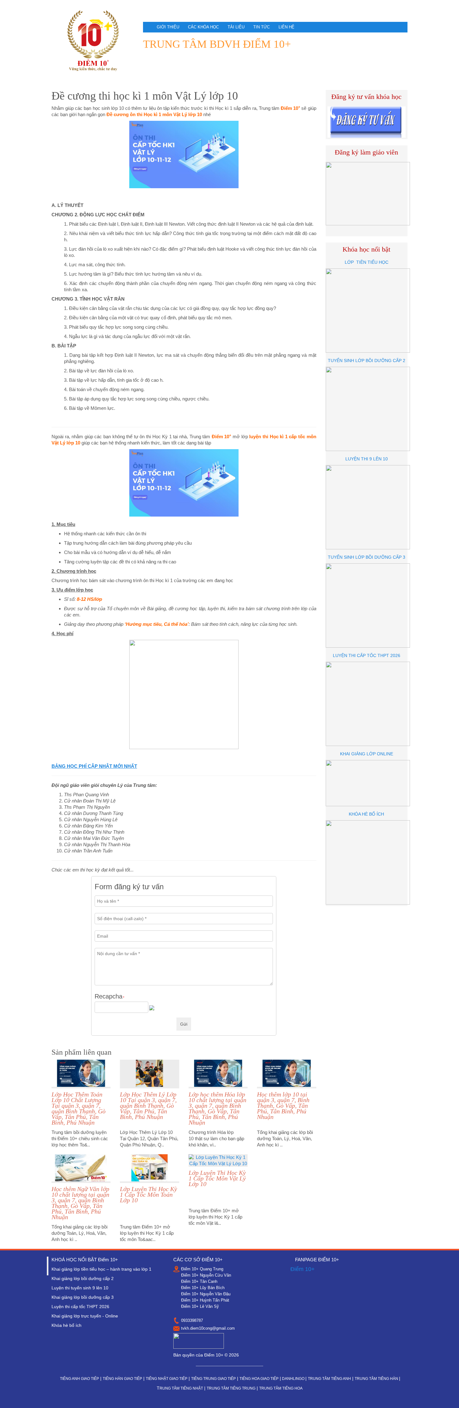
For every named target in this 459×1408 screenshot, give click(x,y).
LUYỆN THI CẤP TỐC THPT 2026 (366, 655)
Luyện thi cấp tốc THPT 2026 (80, 1306)
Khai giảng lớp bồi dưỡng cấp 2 (83, 1278)
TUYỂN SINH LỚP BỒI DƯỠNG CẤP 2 (366, 360)
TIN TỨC (261, 27)
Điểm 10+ (302, 1269)
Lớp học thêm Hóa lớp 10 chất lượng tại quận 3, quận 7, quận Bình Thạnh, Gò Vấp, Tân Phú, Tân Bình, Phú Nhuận (217, 1108)
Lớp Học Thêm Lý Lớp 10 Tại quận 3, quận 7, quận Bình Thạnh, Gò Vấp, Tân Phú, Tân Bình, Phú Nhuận (148, 1106)
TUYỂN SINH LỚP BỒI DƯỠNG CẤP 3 (366, 557)
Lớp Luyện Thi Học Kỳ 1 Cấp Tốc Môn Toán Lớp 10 (148, 1194)
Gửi (183, 1024)
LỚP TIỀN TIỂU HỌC (366, 262)
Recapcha (109, 996)
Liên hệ (286, 27)
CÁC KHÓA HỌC (203, 27)
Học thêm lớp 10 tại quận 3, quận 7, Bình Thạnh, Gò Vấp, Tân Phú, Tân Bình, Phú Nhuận (283, 1106)
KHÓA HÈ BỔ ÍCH (366, 814)
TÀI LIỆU (236, 27)
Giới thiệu (168, 27)
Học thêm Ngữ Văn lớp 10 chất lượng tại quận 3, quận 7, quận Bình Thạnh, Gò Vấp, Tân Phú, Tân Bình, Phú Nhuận (80, 1203)
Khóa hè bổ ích (66, 1325)
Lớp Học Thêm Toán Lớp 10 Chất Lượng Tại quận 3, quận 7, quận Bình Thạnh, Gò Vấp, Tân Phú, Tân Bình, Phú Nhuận (79, 1108)
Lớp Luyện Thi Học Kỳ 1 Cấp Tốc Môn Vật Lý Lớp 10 (217, 1178)
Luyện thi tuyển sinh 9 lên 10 (80, 1287)
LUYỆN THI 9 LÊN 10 (366, 458)
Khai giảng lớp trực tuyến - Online (85, 1315)
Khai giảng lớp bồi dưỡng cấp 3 (83, 1297)
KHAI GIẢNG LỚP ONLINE (366, 753)
